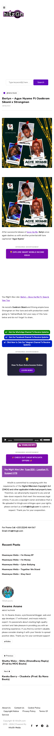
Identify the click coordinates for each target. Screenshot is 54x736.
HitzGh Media (15, 727)
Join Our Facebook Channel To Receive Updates (29, 337)
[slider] (47, 439)
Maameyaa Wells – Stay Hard (16, 574)
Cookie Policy (34, 708)
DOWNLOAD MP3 (28, 445)
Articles (7, 641)
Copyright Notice (11, 711)
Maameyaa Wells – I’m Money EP (18, 555)
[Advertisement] (27, 51)
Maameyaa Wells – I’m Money (16, 560)
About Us (6, 708)
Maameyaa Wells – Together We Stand (21, 569)
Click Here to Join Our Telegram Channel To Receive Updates (28, 343)
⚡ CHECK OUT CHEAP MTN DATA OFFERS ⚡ (27, 459)
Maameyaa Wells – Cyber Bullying (18, 564)
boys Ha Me (32, 232)
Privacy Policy (29, 711)
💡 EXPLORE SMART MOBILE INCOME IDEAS (27, 253)
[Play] (5, 440)
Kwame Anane (12, 606)
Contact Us (19, 708)
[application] (27, 440)
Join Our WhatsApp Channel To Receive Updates (28, 332)
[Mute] (41, 440)
